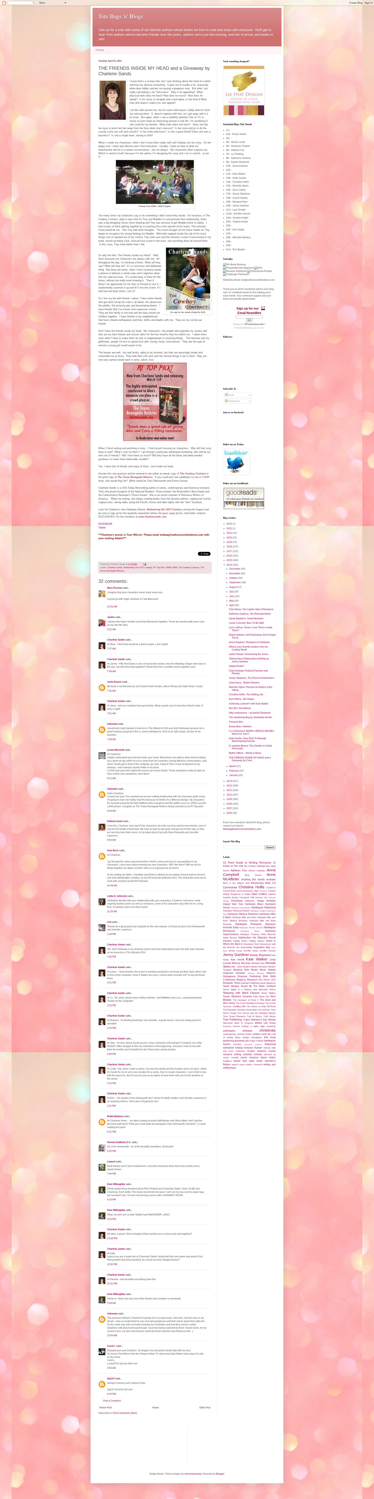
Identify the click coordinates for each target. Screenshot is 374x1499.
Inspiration (259, 947)
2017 (230, 551)
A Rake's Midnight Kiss (259, 866)
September (235, 582)
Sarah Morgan (231, 986)
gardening (228, 1040)
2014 (230, 565)
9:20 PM (111, 1219)
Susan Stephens (232, 996)
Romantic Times (231, 983)
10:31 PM (112, 1283)
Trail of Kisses (254, 1016)
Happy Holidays (266, 900)
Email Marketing (245, 328)
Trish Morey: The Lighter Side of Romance (251, 609)
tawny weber (268, 1057)
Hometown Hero (251, 944)
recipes (251, 1051)
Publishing (255, 976)
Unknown (112, 724)
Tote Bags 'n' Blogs (120, 16)
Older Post (204, 1407)
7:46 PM (111, 1173)
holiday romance (244, 1047)
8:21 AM (111, 778)
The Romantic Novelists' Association (240, 1010)
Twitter (102, 527)
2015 (230, 560)
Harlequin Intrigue (258, 911)
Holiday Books (240, 941)
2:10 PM (111, 1083)
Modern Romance (259, 966)
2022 (230, 528)
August (233, 587)
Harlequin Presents (248, 924)
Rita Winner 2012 (267, 980)
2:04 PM (111, 1028)
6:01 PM (111, 1131)
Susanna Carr (250, 996)
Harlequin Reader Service (251, 927)
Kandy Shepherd (260, 955)
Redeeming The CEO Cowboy (138, 567)
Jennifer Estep (250, 950)
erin (109, 922)
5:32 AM (111, 629)
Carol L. (111, 1346)
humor (258, 1047)
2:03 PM (111, 1005)
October (233, 578)
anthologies (229, 1030)
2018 (230, 546)
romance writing (232, 1054)
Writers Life (261, 1023)
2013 (230, 781)
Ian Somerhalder (244, 947)
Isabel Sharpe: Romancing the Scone (248, 654)
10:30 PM (112, 1264)
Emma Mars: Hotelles (240, 726)
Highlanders (244, 937)
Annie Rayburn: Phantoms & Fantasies (249, 642)
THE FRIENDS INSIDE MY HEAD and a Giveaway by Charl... (250, 759)
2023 (230, 523)
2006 (230, 813)
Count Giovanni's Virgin (247, 891)
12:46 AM (112, 606)
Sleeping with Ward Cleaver (241, 992)
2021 (230, 533)
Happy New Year (233, 904)
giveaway (240, 1040)
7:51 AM (111, 713)
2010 (230, 794)
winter (259, 1061)
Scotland (271, 986)
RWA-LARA (171, 567)
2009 (230, 799)
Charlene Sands (115, 567)
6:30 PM (111, 1151)
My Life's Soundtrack (240, 708)
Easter (235, 897)
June (232, 596)
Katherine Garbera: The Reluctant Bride (250, 613)
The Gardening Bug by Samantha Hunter (250, 717)
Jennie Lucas (235, 950)
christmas (267, 1030)
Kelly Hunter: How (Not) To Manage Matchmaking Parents (247, 739)
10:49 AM (112, 885)
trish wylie (248, 1061)
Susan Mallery (268, 993)
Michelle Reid (258, 963)
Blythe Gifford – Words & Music (245, 753)
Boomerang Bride (261, 883)
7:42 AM (111, 690)
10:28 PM (112, 1238)
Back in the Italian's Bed (236, 883)
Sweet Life (264, 996)
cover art (266, 1034)
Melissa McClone (241, 963)
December (235, 568)
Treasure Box (236, 721)
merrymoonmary (193, 1473)
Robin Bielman (115, 1116)
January (233, 775)
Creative (263, 891)
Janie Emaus (114, 681)
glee (247, 1041)
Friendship (237, 900)
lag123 (111, 1378)
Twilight (246, 1020)
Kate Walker (256, 959)
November (235, 573)
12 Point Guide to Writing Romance (247, 862)
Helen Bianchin (268, 934)
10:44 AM (112, 1335)
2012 (230, 785)
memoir (267, 1048)
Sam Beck (113, 850)
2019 (230, 542)
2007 (230, 808)
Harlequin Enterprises (241, 908)
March (232, 766)
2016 (230, 555)
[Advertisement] (117, 1445)
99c (246, 866)
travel (237, 1060)
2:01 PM (111, 982)
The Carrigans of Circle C (246, 1000)
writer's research (254, 1064)
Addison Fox (239, 870)
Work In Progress (243, 1023)
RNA (265, 976)
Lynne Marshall (115, 750)
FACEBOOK (105, 523)
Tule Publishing (232, 1019)
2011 (230, 790)
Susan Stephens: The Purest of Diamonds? (251, 678)
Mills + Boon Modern (240, 966)
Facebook (244, 897)
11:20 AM (112, 911)
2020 (230, 537)
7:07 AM (111, 648)
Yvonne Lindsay (241, 1026)
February (234, 770)
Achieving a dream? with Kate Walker (248, 703)
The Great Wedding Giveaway (250, 1003)
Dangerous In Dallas (240, 894)
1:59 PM (111, 956)
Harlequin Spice (250, 931)
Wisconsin (228, 1023)
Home (100, 50)
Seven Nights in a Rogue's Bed (240, 989)
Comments (234, 401)
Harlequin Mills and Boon (244, 917)
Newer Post (105, 1407)
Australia (271, 879)
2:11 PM (111, 1105)
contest (256, 1034)
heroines (237, 1044)
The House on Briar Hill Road (261, 1006)
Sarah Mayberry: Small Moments (246, 618)
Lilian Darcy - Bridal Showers (244, 682)
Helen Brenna (230, 937)
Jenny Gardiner (236, 955)
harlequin (270, 1040)
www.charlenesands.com (153, 516)
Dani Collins (259, 894)
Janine (111, 617)
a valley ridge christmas (263, 1026)
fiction (238, 1037)
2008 (230, 804)
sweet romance (249, 1057)
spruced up (270, 1054)
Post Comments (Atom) (125, 1413)
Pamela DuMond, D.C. (119, 1142)
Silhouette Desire (267, 989)
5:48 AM (111, 1303)
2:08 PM (111, 1054)
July (231, 591)
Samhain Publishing (250, 983)
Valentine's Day (259, 1019)
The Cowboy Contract (188, 567)
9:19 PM (111, 1199)
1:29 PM (111, 934)
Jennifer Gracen (267, 950)
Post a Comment (112, 1400)
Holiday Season (257, 941)
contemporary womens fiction (237, 1034)
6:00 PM (111, 1394)
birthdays (247, 1030)
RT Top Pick (159, 567)
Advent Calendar (257, 870)
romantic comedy (252, 1054)
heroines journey (253, 1044)
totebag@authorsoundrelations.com (242, 829)
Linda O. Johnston (117, 896)
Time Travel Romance (234, 1016)
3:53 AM (111, 1368)
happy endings (257, 1041)
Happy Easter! (236, 666)
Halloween (250, 901)
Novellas (240, 973)
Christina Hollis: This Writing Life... (247, 694)
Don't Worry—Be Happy (241, 699)
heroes (226, 1044)
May (231, 600)
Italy (268, 947)
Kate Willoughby (116, 1184)
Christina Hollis (251, 887)
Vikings (272, 1019)
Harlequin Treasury (249, 934)
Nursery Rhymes (256, 973)
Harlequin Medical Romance (243, 914)
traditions (227, 1061)
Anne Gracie (253, 875)
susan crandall (230, 1057)
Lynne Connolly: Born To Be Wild (246, 623)
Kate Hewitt (237, 959)
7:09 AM (111, 671)
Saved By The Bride (253, 986)
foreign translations (252, 1037)
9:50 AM (111, 840)
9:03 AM (111, 811)
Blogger (220, 1473)
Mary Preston (114, 588)
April (232, 605)
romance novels (266, 1051)
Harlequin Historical (263, 907)
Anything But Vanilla (253, 879)
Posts (231, 395)
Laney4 (111, 1161)
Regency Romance (246, 979)
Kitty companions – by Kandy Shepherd (250, 712)
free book (270, 1037)
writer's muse (238, 1064)
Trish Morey (269, 1016)
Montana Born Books (245, 969)
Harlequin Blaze (254, 904)
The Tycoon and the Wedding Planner (256, 1013)
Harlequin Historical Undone (236, 911)
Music (263, 969)
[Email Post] (144, 564)
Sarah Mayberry (268, 983)
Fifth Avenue (256, 897)
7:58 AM (111, 739)
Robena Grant (115, 821)
